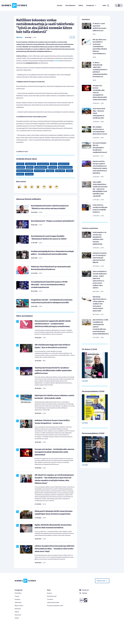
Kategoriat (90, 5)
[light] (121, 5)
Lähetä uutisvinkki (53, 602)
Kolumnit (18, 615)
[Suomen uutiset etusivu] (12, 5)
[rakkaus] (50, 187)
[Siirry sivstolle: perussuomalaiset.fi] (94, 600)
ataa (57, 61)
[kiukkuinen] (38, 187)
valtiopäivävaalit (43, 164)
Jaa (71, 37)
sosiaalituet (52, 167)
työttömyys (29, 174)
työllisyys (69, 171)
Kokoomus (20, 174)
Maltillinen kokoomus (65, 167)
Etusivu (59, 5)
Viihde (17, 618)
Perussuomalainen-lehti (55, 606)
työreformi (20, 164)
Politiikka (18, 593)
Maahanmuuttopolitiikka (24, 171)
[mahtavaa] (44, 187)
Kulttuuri (18, 609)
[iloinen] (25, 187)
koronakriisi (20, 167)
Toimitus (50, 599)
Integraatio (50, 171)
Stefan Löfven (60, 171)
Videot (80, 5)
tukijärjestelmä (30, 164)
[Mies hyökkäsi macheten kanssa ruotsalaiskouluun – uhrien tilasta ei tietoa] (86, 132)
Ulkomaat (19, 37)
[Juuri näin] (19, 187)
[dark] (117, 5)
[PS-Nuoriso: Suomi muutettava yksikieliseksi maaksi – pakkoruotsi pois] (86, 28)
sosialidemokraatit (41, 167)
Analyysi (17, 599)
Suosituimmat (70, 5)
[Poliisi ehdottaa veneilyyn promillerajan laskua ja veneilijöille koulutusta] (86, 210)
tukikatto (53, 164)
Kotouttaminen (39, 171)
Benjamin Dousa (64, 164)
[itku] (31, 187)
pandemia (30, 167)
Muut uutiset (19, 606)
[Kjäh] (56, 187)
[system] (119, 5)
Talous (17, 596)
